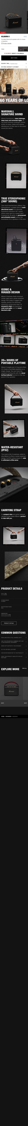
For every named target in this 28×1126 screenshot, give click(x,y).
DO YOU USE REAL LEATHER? (8, 649)
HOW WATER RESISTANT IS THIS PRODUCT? (12, 653)
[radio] (20, 49)
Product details (7, 43)
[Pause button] (7, 253)
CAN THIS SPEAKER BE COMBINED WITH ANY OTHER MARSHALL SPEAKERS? (12, 642)
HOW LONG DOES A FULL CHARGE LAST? (11, 637)
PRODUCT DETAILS (9, 623)
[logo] (6, 6)
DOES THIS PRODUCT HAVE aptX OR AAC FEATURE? (11, 657)
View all (24, 668)
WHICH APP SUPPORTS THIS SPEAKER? (11, 645)
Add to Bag (14, 57)
